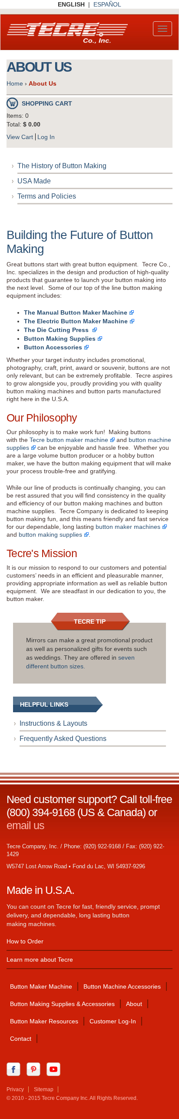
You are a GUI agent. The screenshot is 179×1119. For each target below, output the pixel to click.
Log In (46, 136)
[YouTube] (55, 1068)
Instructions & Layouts (53, 723)
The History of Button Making (61, 165)
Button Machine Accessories (122, 986)
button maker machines (128, 526)
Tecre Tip (90, 621)
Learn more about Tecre (40, 959)
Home (15, 83)
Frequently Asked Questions (63, 738)
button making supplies (50, 534)
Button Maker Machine (41, 986)
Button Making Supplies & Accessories (62, 1003)
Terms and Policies (46, 196)
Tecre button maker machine (69, 439)
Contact (20, 1038)
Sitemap (43, 1089)
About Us (42, 83)
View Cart (20, 136)
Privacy (15, 1089)
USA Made (34, 181)
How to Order (25, 941)
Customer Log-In (113, 1021)
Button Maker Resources (44, 1021)
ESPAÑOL (107, 4)
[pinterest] (36, 1068)
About (134, 1003)
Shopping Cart (47, 103)
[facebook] (16, 1068)
